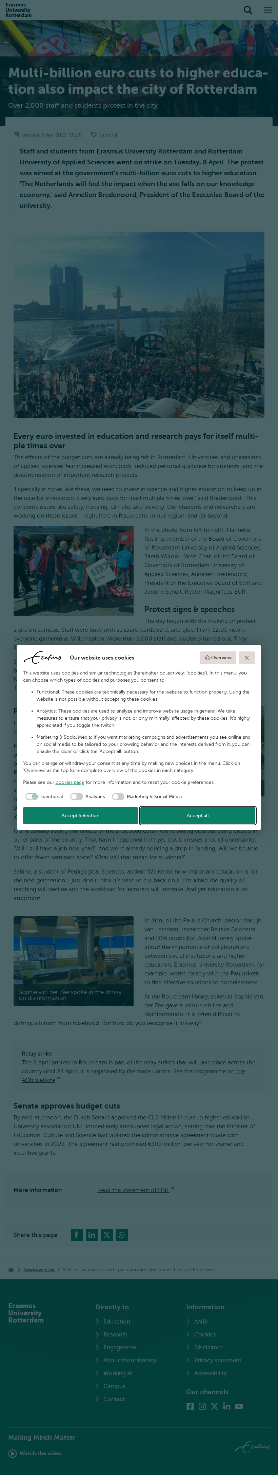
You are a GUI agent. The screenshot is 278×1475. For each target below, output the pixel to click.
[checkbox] (43, 797)
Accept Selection (80, 815)
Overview (221, 657)
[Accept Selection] (247, 657)
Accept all (198, 815)
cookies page (70, 782)
